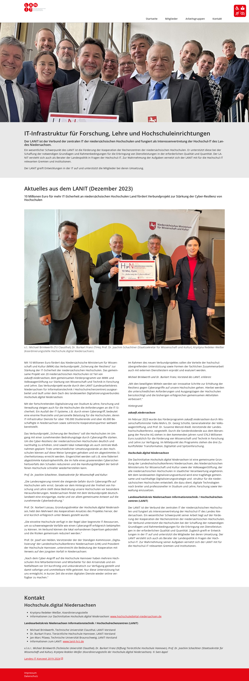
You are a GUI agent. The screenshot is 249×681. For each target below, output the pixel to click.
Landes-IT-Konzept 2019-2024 (42, 658)
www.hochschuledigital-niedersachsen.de (136, 616)
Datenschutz (31, 676)
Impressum (30, 672)
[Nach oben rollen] (241, 673)
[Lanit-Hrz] (35, 7)
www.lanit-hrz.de (73, 641)
